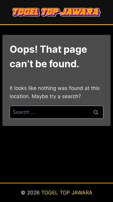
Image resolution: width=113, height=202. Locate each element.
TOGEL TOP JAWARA (67, 193)
